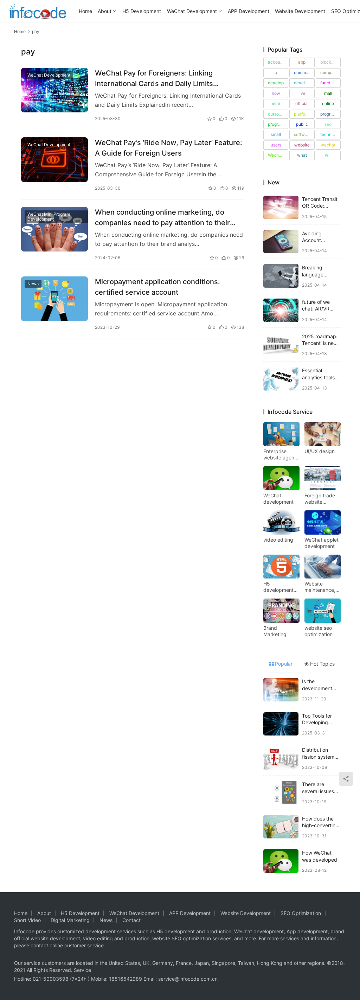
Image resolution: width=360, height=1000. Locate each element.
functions (329, 82)
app (302, 62)
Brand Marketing (275, 631)
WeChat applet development (321, 543)
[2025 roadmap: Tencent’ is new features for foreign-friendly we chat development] (280, 345)
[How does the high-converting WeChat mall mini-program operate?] (280, 827)
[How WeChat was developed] (280, 861)
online (328, 103)
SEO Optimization (301, 913)
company (329, 72)
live (302, 93)
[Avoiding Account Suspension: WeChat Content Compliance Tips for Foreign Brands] (280, 242)
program (328, 114)
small (276, 134)
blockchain (330, 62)
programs (277, 124)
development (304, 82)
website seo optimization (318, 631)
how (276, 93)
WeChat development (278, 498)
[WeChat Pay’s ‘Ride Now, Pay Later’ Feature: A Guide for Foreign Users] (54, 159)
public (302, 124)
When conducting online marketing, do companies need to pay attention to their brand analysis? (162, 217)
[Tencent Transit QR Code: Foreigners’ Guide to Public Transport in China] (280, 207)
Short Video (27, 920)
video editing (278, 540)
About (104, 11)
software (302, 134)
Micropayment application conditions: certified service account (157, 286)
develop (276, 82)
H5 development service (278, 587)
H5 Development (141, 11)
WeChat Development (192, 11)
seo (328, 124)
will (328, 155)
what (302, 155)
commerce (304, 72)
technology (330, 134)
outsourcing (278, 114)
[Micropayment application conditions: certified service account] (54, 298)
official (302, 103)
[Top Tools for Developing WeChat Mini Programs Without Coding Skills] (280, 724)
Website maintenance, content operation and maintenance (320, 587)
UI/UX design (319, 451)
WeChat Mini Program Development (48, 216)
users (276, 145)
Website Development (300, 11)
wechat (328, 145)
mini (276, 103)
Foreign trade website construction (319, 498)
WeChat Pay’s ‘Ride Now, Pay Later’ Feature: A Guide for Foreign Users (168, 147)
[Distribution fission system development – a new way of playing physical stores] (280, 758)
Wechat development (278, 155)
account (276, 62)
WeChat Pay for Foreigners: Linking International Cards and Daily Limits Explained (154, 78)
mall (328, 93)
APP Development (248, 11)
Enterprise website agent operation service (279, 454)
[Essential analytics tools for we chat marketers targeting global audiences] (280, 379)
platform (302, 114)
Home (85, 11)
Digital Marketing (70, 920)
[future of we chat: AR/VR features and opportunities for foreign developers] (280, 310)
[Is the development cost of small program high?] (280, 689)
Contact (131, 920)
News (33, 283)
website (302, 145)
